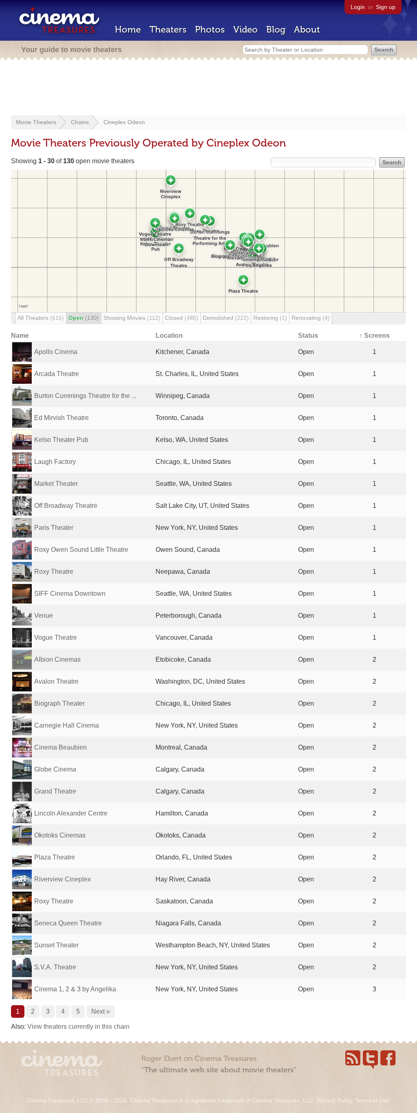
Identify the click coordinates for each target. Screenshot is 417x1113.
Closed (181, 318)
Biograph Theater (59, 703)
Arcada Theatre (56, 373)
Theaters (168, 29)
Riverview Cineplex (62, 879)
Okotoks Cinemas (60, 835)
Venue (43, 615)
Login (358, 7)
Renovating (311, 318)
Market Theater (56, 483)
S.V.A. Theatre (55, 967)
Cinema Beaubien (60, 747)
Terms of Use (372, 1100)
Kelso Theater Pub (61, 439)
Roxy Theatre (53, 571)
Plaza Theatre (54, 857)
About (307, 29)
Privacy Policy (334, 1100)
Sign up (385, 7)
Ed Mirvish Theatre (61, 417)
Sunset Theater (56, 945)
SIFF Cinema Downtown (69, 593)
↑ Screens (374, 335)
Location (169, 335)
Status (308, 335)
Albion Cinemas (57, 659)
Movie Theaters (36, 122)
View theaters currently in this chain (78, 1026)
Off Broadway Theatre (65, 505)
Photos (210, 29)
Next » (100, 1011)
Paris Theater (53, 527)
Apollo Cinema (55, 351)
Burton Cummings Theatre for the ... (85, 395)
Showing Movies (131, 318)
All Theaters (41, 318)
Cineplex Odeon (124, 122)
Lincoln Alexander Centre (71, 813)
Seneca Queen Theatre (68, 923)
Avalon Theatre (56, 681)
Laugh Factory (55, 461)
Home (128, 29)
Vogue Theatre (55, 637)
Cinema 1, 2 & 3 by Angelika (75, 989)
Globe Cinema (55, 769)
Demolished (226, 318)
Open (83, 318)
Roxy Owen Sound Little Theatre (81, 549)
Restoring (270, 318)
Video (245, 29)
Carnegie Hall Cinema (66, 725)
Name (20, 335)
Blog (275, 29)
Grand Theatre (55, 791)
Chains (80, 122)
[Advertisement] (208, 88)
